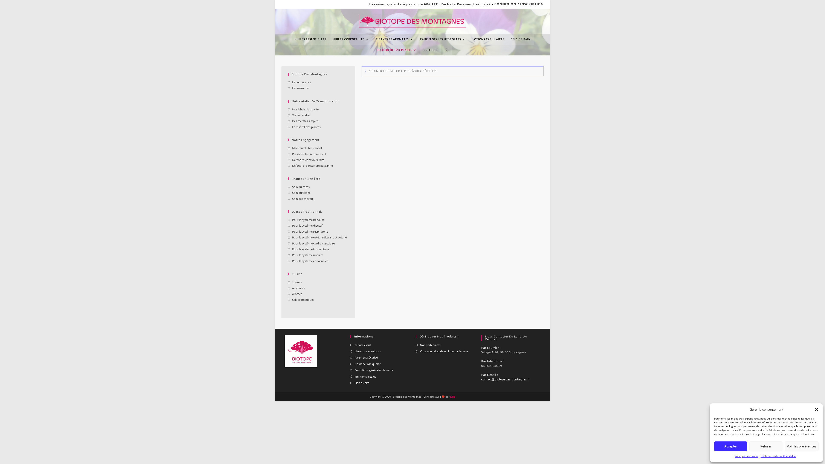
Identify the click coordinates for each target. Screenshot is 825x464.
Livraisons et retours (367, 351)
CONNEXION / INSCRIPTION (519, 4)
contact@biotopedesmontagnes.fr (505, 379)
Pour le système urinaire (307, 255)
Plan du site (361, 383)
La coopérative (301, 82)
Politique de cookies (746, 456)
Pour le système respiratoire (310, 232)
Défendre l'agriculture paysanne (312, 166)
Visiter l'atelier (301, 115)
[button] (816, 409)
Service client (362, 345)
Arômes (297, 294)
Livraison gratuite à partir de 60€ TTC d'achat (411, 4)
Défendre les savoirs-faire (308, 160)
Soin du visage (301, 193)
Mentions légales (365, 377)
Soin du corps (301, 187)
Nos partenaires (430, 345)
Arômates (298, 288)
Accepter (730, 446)
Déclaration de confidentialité (778, 456)
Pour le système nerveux (308, 220)
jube (452, 396)
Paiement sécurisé (474, 4)
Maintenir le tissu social (307, 148)
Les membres (300, 88)
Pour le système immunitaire (310, 249)
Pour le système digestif (307, 225)
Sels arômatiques (303, 300)
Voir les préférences (801, 446)
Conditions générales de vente (373, 370)
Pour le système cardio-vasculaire (313, 243)
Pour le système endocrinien (310, 261)
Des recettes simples (305, 121)
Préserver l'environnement (309, 154)
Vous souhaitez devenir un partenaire (444, 351)
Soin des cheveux (303, 199)
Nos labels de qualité (305, 109)
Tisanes (297, 282)
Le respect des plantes (306, 127)
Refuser (766, 446)
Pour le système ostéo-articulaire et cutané (319, 237)
